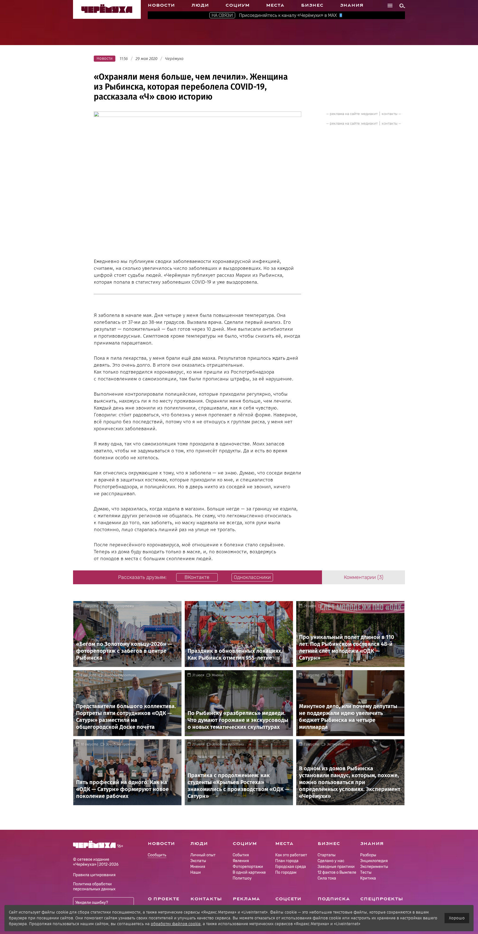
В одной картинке (249, 872)
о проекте (163, 899)
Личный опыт (202, 855)
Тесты (366, 872)
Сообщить (157, 855)
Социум (237, 5)
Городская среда (290, 866)
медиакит (369, 114)
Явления (241, 861)
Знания (351, 5)
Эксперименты (338, 744)
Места (275, 5)
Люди (200, 5)
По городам (286, 872)
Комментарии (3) (363, 577)
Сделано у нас (331, 861)
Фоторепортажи (120, 606)
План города (286, 861)
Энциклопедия (374, 861)
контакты (390, 114)
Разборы (368, 855)
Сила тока (327, 878)
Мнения (218, 675)
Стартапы (327, 855)
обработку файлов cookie (176, 923)
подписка (334, 899)
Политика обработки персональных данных (94, 886)
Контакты (206, 899)
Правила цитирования (94, 875)
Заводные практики (339, 606)
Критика (368, 878)
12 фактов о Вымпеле (337, 872)
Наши (195, 872)
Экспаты (198, 861)
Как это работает (291, 855)
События (223, 606)
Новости (161, 5)
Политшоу (335, 675)
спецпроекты (381, 899)
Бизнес (312, 5)
